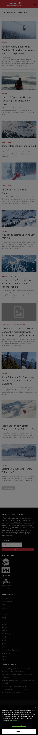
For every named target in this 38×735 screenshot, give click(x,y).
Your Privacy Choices (19, 726)
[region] (19, 720)
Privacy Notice (14, 720)
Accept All (19, 731)
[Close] (35, 707)
